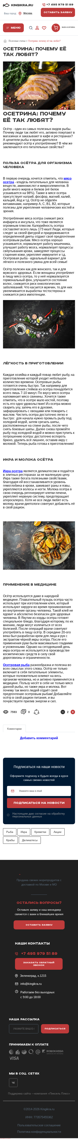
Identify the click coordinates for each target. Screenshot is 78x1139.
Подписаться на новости (39, 803)
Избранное (44, 27)
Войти (37, 27)
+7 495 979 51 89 (59, 4)
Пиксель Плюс (59, 1093)
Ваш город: (18, 13)
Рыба (9, 831)
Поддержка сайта (19, 1093)
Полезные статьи (17, 40)
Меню (16, 27)
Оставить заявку (58, 12)
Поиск (31, 27)
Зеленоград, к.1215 (33, 975)
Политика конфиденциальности (39, 1131)
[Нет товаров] (56, 28)
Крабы (10, 840)
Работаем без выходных (37, 992)
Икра (24, 831)
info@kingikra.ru (31, 983)
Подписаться (55, 1028)
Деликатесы (30, 840)
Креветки (40, 831)
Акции (57, 831)
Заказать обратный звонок (38, 963)
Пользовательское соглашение (39, 1125)
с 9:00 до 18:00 (30, 997)
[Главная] (6, 41)
